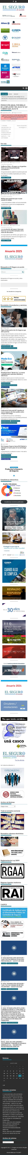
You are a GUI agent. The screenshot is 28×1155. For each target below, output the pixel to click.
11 (7, 1073)
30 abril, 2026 (5, 408)
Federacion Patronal (15, 421)
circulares (4, 963)
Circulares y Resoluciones (12, 963)
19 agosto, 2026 (5, 225)
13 (13, 1073)
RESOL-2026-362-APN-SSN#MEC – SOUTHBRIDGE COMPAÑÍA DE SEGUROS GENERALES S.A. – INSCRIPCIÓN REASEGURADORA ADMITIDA (12, 1125)
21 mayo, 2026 (5, 328)
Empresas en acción (6, 346)
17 (4, 1076)
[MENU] (26, 88)
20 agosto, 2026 (5, 162)
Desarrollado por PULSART (14, 1152)
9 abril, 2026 (5, 444)
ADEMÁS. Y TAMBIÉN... (7, 121)
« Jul (4, 1085)
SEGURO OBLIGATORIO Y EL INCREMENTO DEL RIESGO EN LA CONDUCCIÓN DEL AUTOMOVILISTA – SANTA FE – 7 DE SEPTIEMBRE (6, 132)
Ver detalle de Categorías (14, 291)
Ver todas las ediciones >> (8, 765)
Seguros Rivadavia (5, 387)
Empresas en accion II (6, 455)
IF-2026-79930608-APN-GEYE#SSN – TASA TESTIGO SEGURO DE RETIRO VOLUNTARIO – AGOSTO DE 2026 (13, 1101)
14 (16, 1073)
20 (13, 1076)
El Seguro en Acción (17, 112)
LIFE (12, 346)
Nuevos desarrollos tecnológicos (22, 126)
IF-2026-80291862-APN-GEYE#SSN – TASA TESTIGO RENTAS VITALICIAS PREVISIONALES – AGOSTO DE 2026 (13, 1096)
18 (7, 1076)
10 (4, 1073)
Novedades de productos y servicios (9, 348)
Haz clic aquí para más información (17, 118)
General (14, 121)
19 (10, 1076)
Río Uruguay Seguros (6, 459)
